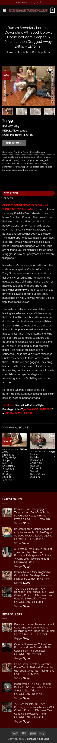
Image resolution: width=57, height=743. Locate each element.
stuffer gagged (40, 167)
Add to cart (14, 143)
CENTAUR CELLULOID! (18, 413)
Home (9, 52)
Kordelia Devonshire (12, 163)
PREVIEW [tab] (9, 198)
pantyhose (7, 167)
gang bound (20, 160)
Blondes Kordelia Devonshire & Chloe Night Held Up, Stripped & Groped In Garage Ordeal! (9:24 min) (38, 465)
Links (39, 2)
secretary (17, 167)
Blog (33, 2)
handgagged (41, 160)
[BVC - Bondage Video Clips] (28, 10)
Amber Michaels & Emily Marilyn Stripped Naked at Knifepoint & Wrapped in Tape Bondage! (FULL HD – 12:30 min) (9, 466)
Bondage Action (41, 52)
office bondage (41, 163)
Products (22, 52)
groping (31, 160)
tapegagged (18, 170)
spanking (27, 167)
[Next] (49, 86)
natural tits (28, 163)
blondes (19, 157)
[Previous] (7, 86)
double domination (33, 157)
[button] (4, 10)
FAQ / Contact (21, 2)
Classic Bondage (38, 152)
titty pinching (31, 170)
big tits (11, 157)
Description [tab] (11, 193)
